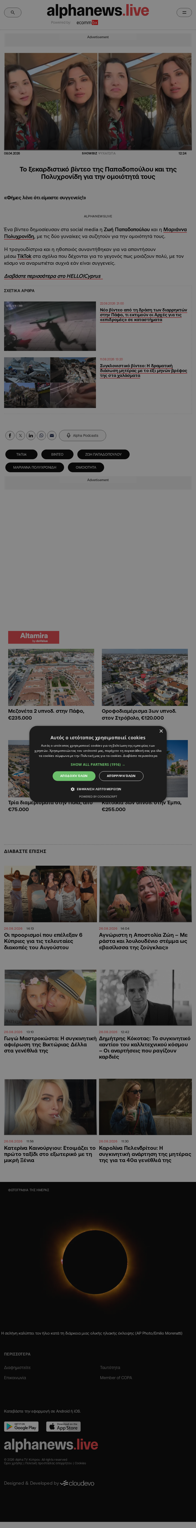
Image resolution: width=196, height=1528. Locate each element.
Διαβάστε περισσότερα (140, 756)
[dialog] (98, 764)
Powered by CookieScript (98, 797)
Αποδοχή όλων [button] (74, 776)
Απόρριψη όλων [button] (121, 776)
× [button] (161, 731)
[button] (98, 764)
